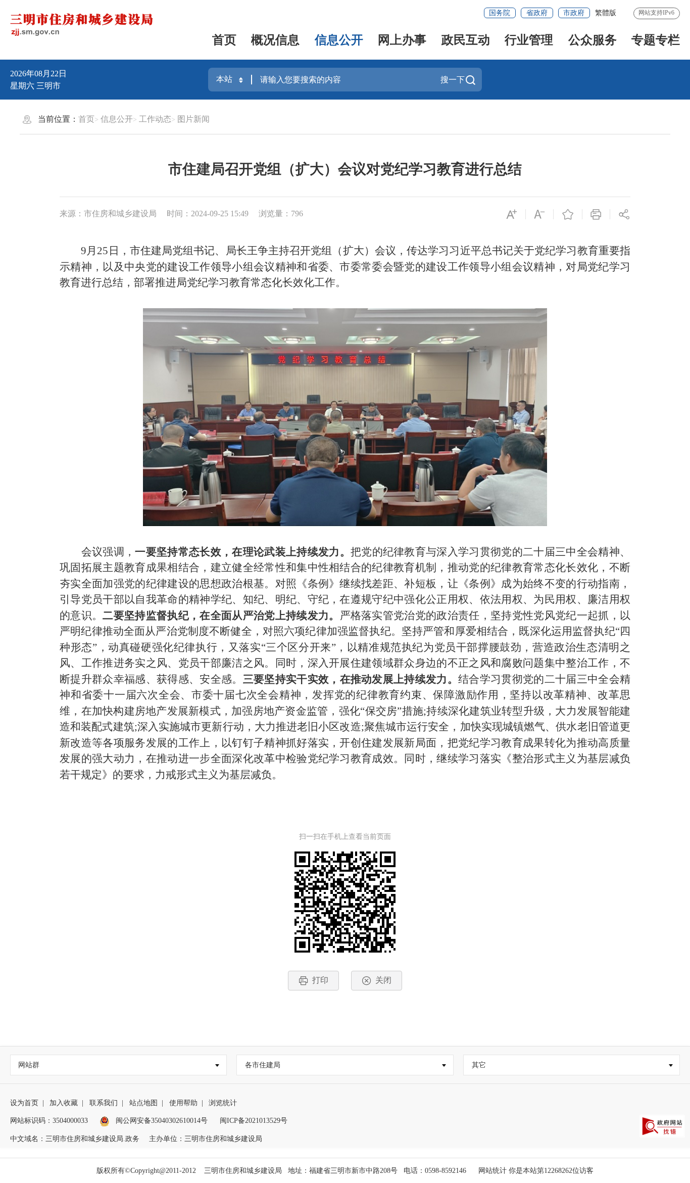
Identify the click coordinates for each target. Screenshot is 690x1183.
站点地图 (143, 1103)
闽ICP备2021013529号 (253, 1120)
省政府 (537, 13)
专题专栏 (655, 39)
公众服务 (592, 39)
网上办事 (402, 39)
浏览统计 (223, 1103)
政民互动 (465, 39)
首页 (224, 39)
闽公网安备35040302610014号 (161, 1120)
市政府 (573, 13)
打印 (320, 980)
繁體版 (605, 13)
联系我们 (103, 1103)
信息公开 (339, 39)
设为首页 (24, 1103)
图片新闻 (193, 119)
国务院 (499, 13)
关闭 (383, 980)
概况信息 (275, 39)
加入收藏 (64, 1103)
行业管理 (529, 39)
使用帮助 (183, 1103)
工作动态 (155, 119)
